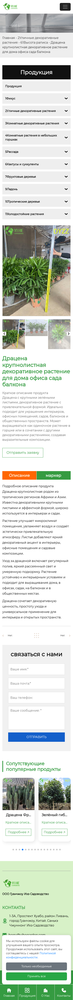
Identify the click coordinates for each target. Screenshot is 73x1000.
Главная (8, 38)
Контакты (63, 992)
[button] (13, 849)
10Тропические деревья (22, 201)
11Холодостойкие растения (24, 214)
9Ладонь (11, 189)
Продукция (13, 86)
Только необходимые (36, 966)
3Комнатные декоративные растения (32, 123)
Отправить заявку (22, 452)
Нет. (10, 635)
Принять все (36, 976)
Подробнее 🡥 (18, 832)
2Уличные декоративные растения (30, 111)
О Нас (45, 992)
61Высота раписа (34, 42)
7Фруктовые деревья (20, 176)
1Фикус (10, 98)
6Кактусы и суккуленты (22, 164)
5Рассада (11, 152)
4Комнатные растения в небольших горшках (31, 137)
